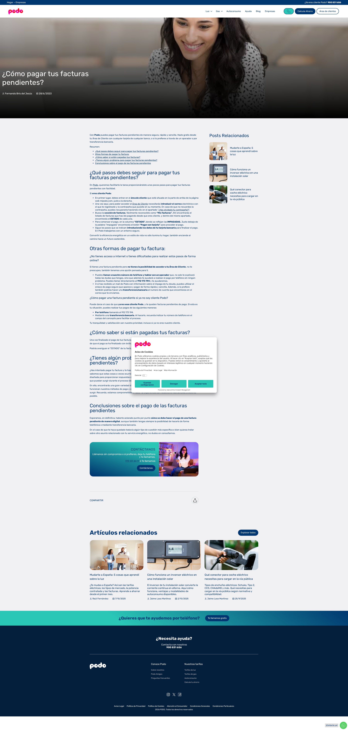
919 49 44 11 (132, 460)
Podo (95, 185)
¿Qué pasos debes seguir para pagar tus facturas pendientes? (127, 151)
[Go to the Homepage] (15, 11)
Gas (218, 11)
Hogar (10, 2)
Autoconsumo (233, 11)
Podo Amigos (156, 674)
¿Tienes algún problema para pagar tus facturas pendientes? (126, 160)
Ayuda (248, 11)
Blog (258, 11)
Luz (207, 11)
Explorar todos (248, 532)
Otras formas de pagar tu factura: (112, 154)
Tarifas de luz (190, 670)
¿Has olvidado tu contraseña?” (174, 210)
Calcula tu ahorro (191, 682)
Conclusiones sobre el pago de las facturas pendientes (123, 163)
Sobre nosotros (157, 670)
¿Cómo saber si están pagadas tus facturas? (117, 157)
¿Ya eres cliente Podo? (323, 2)
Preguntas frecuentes (160, 678)
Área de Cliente (140, 204)
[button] (209, 11)
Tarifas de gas (190, 674)
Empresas (21, 2)
